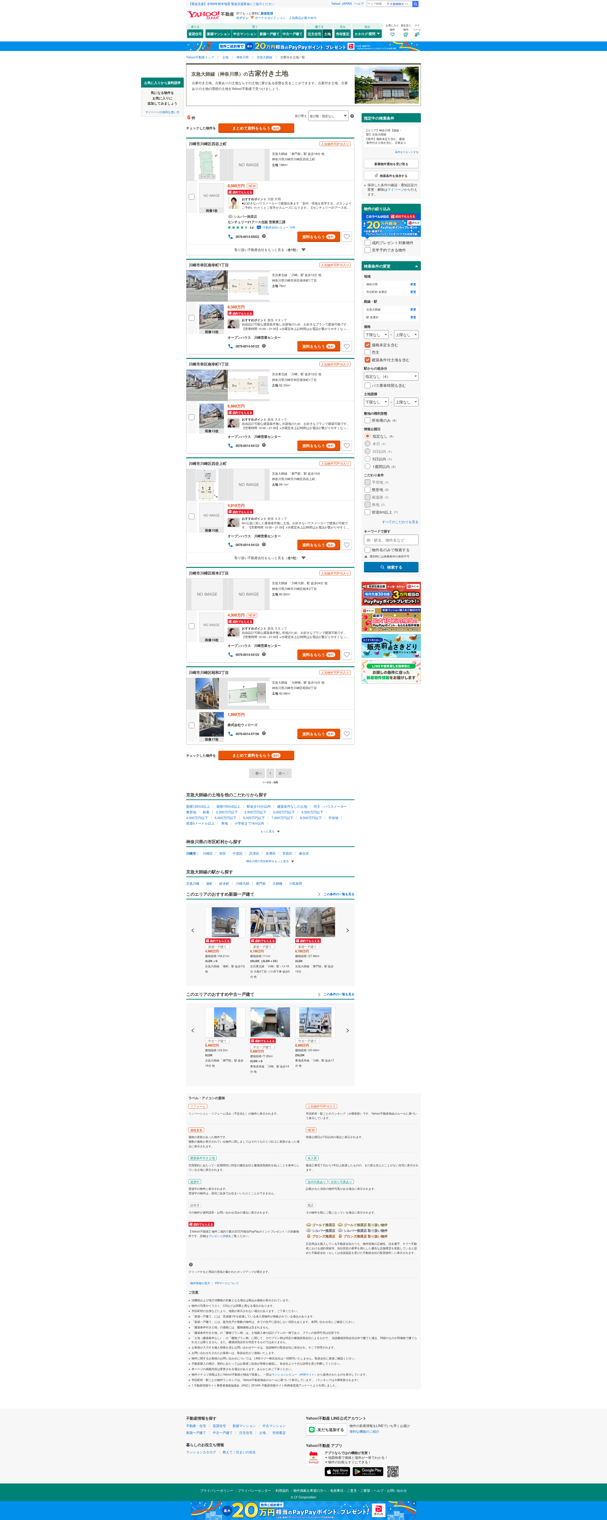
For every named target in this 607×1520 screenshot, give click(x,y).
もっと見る (267, 831)
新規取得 (267, 13)
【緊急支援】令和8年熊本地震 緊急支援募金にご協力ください (231, 3)
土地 (327, 33)
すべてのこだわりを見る (400, 521)
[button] (193, 914)
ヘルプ (359, 3)
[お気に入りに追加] (346, 237)
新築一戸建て (270, 33)
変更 (413, 284)
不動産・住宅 (196, 1425)
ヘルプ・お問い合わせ (390, 1490)
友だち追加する (330, 1429)
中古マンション (245, 33)
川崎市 (191, 853)
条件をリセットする (406, 152)
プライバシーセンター (254, 1490)
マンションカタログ (201, 1452)
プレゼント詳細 (218, 1236)
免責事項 (336, 1490)
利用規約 (282, 1490)
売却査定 (342, 33)
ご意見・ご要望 (358, 1490)
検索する (394, 567)
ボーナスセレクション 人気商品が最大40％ (286, 17)
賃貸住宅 (195, 33)
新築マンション (218, 33)
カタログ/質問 (364, 33)
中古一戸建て (293, 33)
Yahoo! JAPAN (341, 3)
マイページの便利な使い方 (162, 112)
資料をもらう (318, 236)
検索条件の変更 (377, 266)
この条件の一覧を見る (338, 894)
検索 (415, 4)
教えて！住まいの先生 (239, 1452)
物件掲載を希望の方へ (309, 1490)
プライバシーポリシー (216, 1490)
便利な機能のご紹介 (364, 1431)
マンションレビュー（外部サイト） (294, 1374)
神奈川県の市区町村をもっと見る (268, 861)
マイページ (395, 189)
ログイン (242, 17)
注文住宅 (314, 33)
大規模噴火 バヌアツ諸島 (401, 4)
